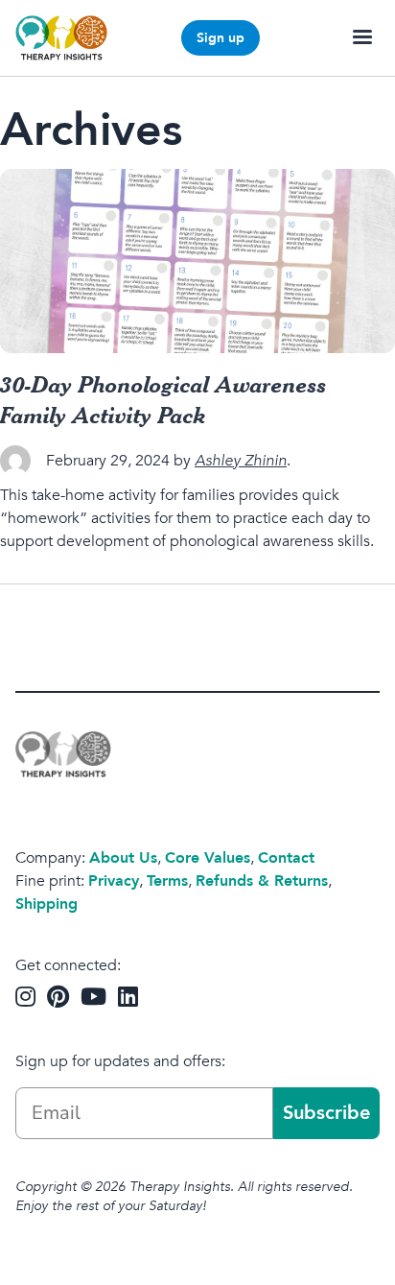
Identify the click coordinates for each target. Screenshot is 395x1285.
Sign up (220, 38)
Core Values (207, 858)
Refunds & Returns (262, 881)
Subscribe (326, 1113)
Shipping (46, 904)
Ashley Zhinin (241, 460)
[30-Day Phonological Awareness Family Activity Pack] (197, 261)
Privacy (113, 881)
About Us (123, 858)
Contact (286, 858)
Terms (167, 881)
